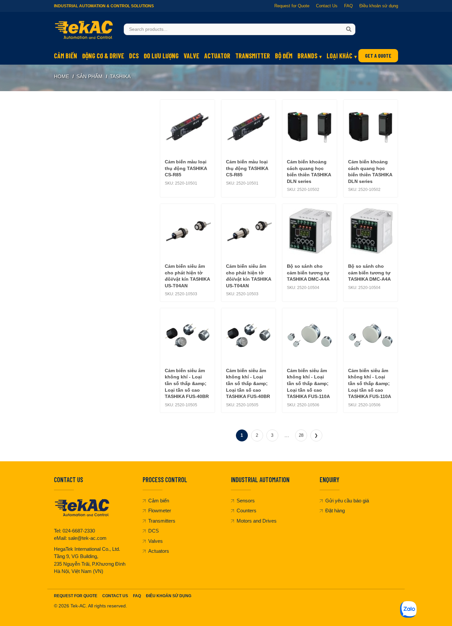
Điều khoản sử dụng (378, 5)
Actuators (158, 551)
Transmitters (161, 521)
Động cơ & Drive (103, 56)
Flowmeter (159, 510)
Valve (191, 56)
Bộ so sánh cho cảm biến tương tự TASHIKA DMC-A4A (308, 272)
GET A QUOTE (378, 55)
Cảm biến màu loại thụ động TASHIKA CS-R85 (186, 168)
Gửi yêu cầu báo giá (347, 500)
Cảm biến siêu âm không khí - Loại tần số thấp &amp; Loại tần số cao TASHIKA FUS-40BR (187, 383)
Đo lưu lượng (161, 56)
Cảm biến (65, 56)
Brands (307, 56)
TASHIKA (120, 76)
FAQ (348, 5)
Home (61, 76)
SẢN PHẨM (89, 76)
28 (301, 435)
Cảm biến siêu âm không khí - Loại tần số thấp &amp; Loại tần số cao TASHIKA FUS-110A (308, 383)
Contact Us (327, 5)
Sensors (246, 500)
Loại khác (339, 56)
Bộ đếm (284, 56)
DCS (134, 56)
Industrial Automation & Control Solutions (104, 6)
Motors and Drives (257, 521)
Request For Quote (75, 596)
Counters (246, 510)
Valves (155, 541)
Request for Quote (291, 5)
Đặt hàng (335, 510)
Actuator (217, 56)
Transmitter (252, 56)
